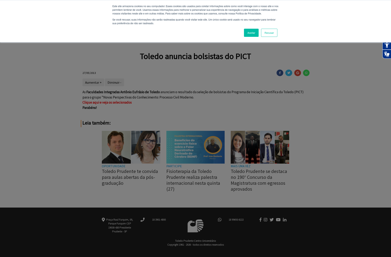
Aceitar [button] (251, 32)
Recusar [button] (269, 32)
